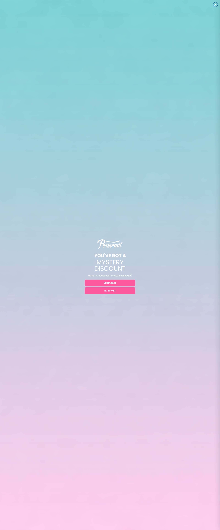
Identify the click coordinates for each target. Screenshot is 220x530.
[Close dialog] (215, 4)
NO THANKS (110, 290)
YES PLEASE (110, 283)
